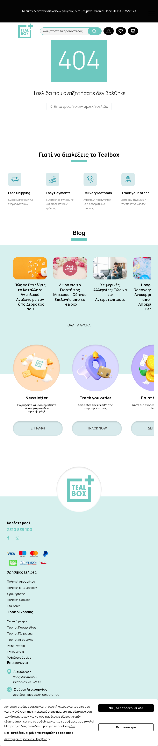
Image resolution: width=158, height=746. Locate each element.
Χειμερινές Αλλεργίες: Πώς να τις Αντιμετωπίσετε (110, 292)
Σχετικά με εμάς (17, 621)
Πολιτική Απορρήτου (21, 581)
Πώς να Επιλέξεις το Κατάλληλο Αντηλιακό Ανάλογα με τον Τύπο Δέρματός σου (30, 297)
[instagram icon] (17, 538)
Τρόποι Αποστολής (20, 640)
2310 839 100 (19, 529)
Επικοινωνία (15, 652)
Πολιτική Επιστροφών (22, 588)
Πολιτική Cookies (18, 600)
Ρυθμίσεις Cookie (19, 657)
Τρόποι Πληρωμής (20, 633)
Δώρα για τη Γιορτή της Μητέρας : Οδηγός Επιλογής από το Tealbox (70, 295)
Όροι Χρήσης (16, 594)
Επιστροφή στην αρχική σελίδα (80, 106)
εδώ (72, 726)
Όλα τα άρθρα (79, 325)
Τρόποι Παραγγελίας (21, 627)
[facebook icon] (8, 538)
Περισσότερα (126, 727)
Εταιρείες (13, 606)
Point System (16, 646)
